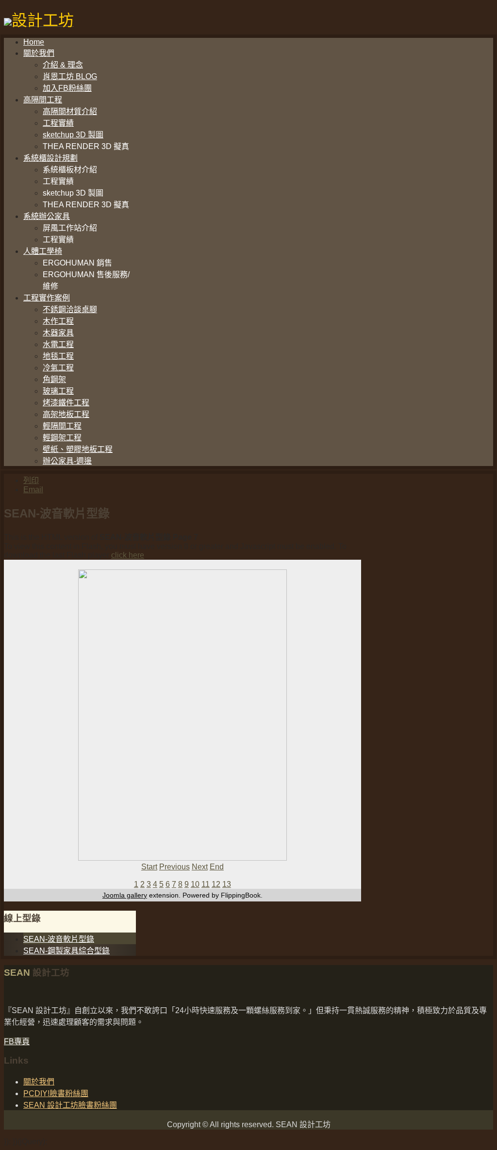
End (217, 867)
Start (149, 867)
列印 (31, 480)
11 (205, 884)
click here (127, 555)
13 (226, 884)
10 (195, 884)
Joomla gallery (124, 895)
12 (216, 884)
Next (200, 867)
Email (33, 489)
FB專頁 (17, 1041)
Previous (174, 867)
